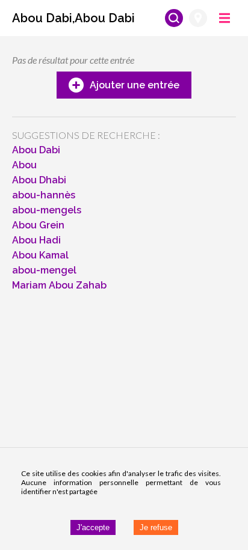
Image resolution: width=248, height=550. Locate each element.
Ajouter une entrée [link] (134, 85)
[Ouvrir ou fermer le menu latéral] (224, 18)
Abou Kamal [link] (40, 255)
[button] (73, 18)
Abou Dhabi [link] (39, 180)
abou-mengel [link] (44, 270)
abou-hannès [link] (43, 195)
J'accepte (93, 527)
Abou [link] (24, 165)
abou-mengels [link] (46, 210)
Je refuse (156, 527)
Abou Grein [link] (38, 225)
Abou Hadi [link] (36, 240)
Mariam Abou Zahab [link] (59, 285)
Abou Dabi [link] (36, 150)
